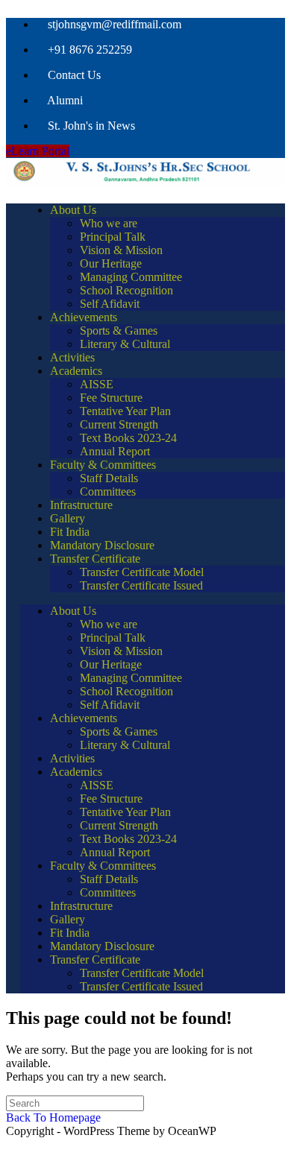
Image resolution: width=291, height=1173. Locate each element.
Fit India (70, 531)
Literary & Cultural (125, 344)
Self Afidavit (110, 303)
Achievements (83, 317)
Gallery (67, 518)
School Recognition (126, 290)
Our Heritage (111, 263)
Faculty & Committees (103, 464)
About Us (73, 209)
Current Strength (119, 424)
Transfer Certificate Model (142, 572)
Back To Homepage (53, 1117)
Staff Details (109, 478)
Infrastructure (81, 505)
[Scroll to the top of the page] (13, 1152)
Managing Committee (131, 277)
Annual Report (115, 451)
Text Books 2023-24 (128, 437)
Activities (72, 357)
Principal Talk (113, 236)
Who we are (108, 223)
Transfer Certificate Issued (141, 585)
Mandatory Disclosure (102, 545)
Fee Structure (111, 397)
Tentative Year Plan (125, 411)
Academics (76, 370)
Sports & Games (118, 330)
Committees (108, 491)
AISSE (96, 384)
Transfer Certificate (95, 558)
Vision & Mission (121, 250)
